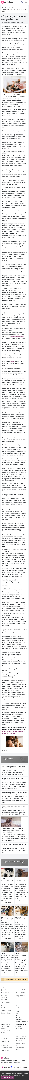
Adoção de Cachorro (21, 990)
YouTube (24, 1067)
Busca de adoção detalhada (20, 996)
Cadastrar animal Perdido (6, 1027)
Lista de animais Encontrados (20, 1032)
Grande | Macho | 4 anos (21, 964)
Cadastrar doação (6, 1013)
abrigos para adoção (17, 336)
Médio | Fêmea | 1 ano (7, 963)
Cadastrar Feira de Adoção (20, 1048)
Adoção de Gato (20, 992)
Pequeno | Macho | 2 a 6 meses (7, 927)
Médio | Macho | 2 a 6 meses (21, 927)
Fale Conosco (5, 992)
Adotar (12, 361)
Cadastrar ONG (5, 1041)
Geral (17, 1008)
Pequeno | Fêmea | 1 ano (7, 890)
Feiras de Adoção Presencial (20, 1039)
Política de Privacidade (4, 998)
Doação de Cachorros (7, 1008)
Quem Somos (5, 990)
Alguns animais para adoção (14, 862)
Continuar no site (7, 1077)
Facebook (16, 1067)
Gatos (17, 1011)
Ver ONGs (4, 1038)
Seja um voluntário (6, 1047)
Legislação (18, 1019)
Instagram (7, 1067)
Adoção (17, 1015)
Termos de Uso (5, 1002)
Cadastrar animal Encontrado (20, 1027)
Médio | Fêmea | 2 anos (21, 889)
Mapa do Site (5, 995)
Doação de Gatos (6, 1010)
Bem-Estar (18, 1017)
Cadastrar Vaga (5, 1050)
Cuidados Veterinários (21, 1021)
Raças (17, 1013)
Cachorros (18, 1010)
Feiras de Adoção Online (20, 1044)
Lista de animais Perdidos (5, 1032)
